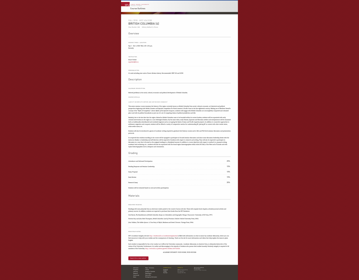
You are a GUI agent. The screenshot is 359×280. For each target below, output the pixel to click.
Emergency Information (151, 277)
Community (136, 275)
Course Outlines (137, 9)
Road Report (148, 273)
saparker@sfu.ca (133, 62)
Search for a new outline (138, 258)
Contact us (180, 267)
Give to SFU (148, 275)
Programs (135, 269)
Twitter (165, 271)
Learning (135, 271)
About (134, 277)
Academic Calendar (150, 271)
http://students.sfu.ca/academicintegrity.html (163, 236)
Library (147, 269)
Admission (135, 267)
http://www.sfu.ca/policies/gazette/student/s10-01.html (162, 248)
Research (135, 273)
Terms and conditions (199, 267)
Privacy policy (197, 268)
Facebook (165, 269)
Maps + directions (149, 267)
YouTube (165, 272)
